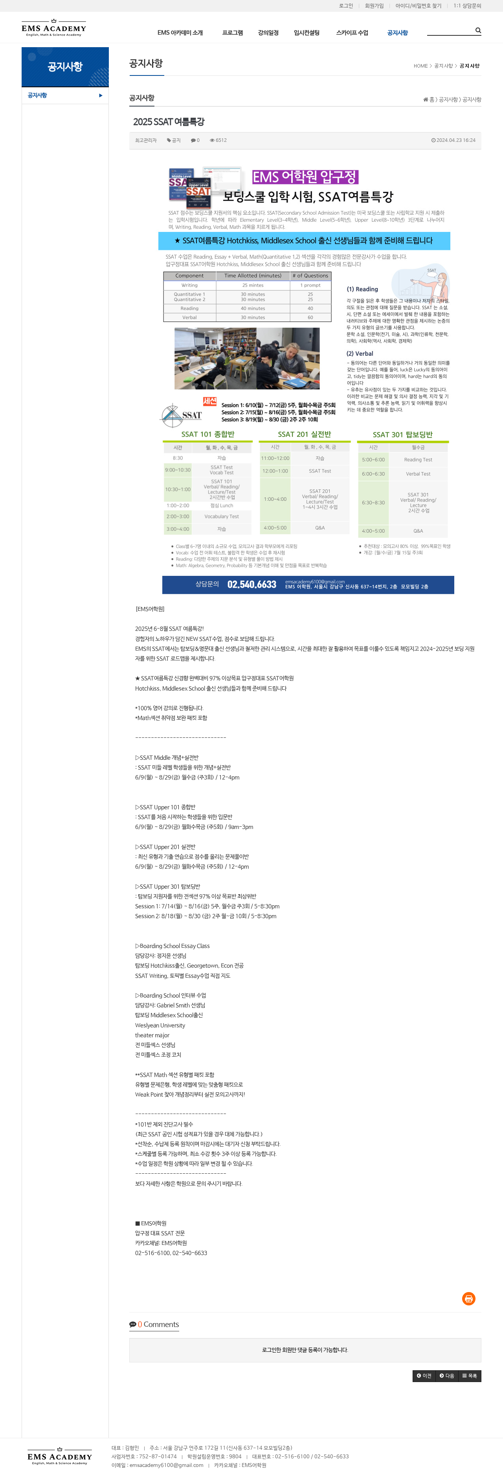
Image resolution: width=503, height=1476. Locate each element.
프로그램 (232, 32)
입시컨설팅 (306, 32)
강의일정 (268, 32)
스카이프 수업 (352, 32)
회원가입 (374, 6)
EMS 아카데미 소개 (180, 32)
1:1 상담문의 (467, 6)
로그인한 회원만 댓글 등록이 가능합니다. (305, 1350)
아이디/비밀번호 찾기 (419, 6)
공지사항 (397, 32)
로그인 (346, 6)
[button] (424, 1376)
